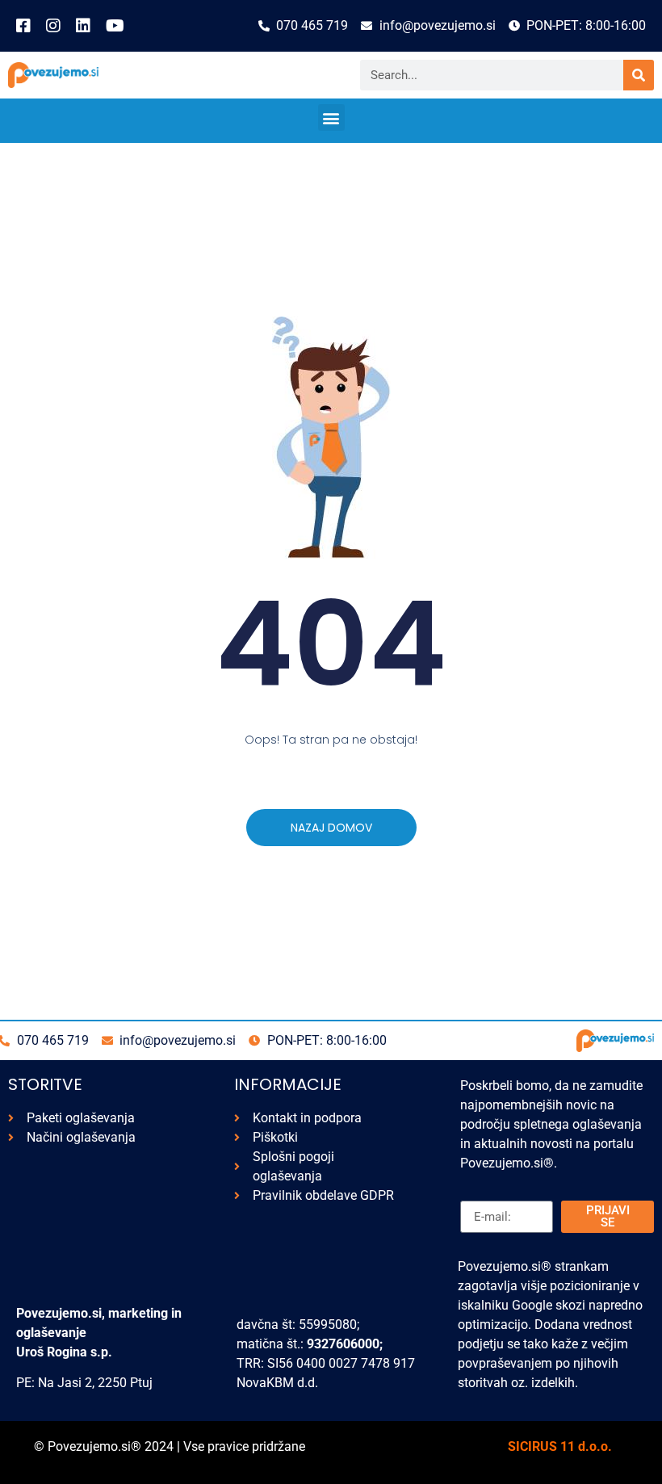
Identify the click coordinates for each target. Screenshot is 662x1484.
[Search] (638, 75)
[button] (331, 117)
